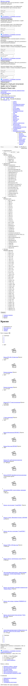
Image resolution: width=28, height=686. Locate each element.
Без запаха (11, 168)
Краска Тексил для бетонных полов (13, 558)
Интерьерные (12, 182)
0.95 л (10, 256)
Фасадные (12, 194)
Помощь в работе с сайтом (10, 666)
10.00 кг (11, 280)
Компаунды (16, 119)
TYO (10, 219)
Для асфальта (12, 174)
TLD (10, 212)
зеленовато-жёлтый (14, 233)
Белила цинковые (8, 372)
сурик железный (13, 246)
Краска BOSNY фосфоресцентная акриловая (15, 475)
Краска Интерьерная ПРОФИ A (12, 432)
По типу (12, 98)
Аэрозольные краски (18, 105)
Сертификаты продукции (10, 682)
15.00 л (11, 287)
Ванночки (21, 135)
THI (10, 209)
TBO (10, 203)
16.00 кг (11, 289)
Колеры (15, 117)
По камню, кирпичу (14, 185)
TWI (10, 218)
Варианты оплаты (8, 670)
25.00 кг (11, 298)
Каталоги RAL (23, 136)
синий (10, 244)
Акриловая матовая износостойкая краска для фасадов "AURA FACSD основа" (15, 630)
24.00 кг (11, 296)
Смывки (15, 129)
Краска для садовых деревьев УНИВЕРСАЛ (15, 601)
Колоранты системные (15, 184)
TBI (10, 201)
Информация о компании (10, 678)
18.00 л (11, 293)
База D (10, 224)
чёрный (11, 247)
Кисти (20, 137)
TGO (10, 207)
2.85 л (10, 265)
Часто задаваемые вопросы (10, 671)
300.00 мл (11, 309)
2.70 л (11, 263)
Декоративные (12, 172)
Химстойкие (12, 196)
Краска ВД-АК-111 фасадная (11, 357)
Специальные (12, 190)
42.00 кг (11, 305)
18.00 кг (11, 292)
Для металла (12, 179)
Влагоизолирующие (14, 169)
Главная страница (8, 315)
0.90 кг (11, 253)
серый (10, 243)
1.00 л (10, 258)
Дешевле (6, 329)
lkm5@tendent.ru (11, 660)
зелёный (11, 231)
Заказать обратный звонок (7, 97)
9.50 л (10, 278)
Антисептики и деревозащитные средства (19, 126)
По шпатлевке (13, 187)
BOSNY (11, 156)
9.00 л (11, 277)
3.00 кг (11, 266)
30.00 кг (11, 302)
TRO (10, 215)
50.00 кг (11, 306)
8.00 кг (11, 275)
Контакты (6, 679)
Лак (14, 113)
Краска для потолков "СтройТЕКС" (13, 505)
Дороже (6, 330)
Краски (15, 103)
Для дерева (12, 176)
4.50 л (11, 269)
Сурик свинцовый (8, 417)
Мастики (15, 120)
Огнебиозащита (17, 128)
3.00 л (10, 268)
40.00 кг (11, 304)
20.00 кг (11, 295)
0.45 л (10, 252)
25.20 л (11, 299)
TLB (10, 210)
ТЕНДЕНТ (12, 162)
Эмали (14, 101)
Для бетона (12, 175)
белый (11, 227)
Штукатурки (16, 124)
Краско (11, 159)
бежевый (11, 225)
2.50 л (11, 262)
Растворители (16, 109)
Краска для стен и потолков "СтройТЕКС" (14, 531)
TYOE (10, 221)
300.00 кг (11, 308)
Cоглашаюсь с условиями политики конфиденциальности (11, 17)
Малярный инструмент (19, 131)
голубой (11, 228)
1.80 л (10, 259)
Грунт (14, 107)
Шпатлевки (16, 116)
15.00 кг (11, 286)
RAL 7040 (11, 200)
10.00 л (11, 281)
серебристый (12, 241)
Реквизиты (6, 680)
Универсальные (13, 193)
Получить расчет (5, 82)
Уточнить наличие (5, 61)
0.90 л (11, 255)
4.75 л (10, 271)
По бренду (18, 98)
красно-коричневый (14, 237)
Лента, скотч (22, 139)
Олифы (15, 115)
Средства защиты (21, 143)
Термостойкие (12, 191)
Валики (21, 133)
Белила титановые (8, 387)
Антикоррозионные (14, 166)
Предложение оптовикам (10, 667)
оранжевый (12, 240)
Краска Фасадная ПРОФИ (10, 446)
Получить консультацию (6, 19)
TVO (10, 216)
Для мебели (12, 178)
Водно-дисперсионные (15, 171)
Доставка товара (8, 669)
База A (11, 222)
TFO (10, 206)
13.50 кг (11, 283)
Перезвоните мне (5, 37)
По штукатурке (13, 188)
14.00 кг (11, 284)
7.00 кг (11, 274)
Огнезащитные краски (19, 104)
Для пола (11, 181)
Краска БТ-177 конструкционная (12, 402)
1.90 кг (11, 260)
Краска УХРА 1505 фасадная (11, 545)
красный (11, 239)
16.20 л (11, 290)
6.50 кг (11, 272)
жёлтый (11, 230)
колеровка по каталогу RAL (16, 234)
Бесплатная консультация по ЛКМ (12, 673)
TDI (10, 204)
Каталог (6, 316)
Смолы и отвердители (18, 123)
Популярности (7, 327)
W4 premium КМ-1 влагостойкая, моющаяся (15, 490)
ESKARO (12, 157)
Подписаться (18, 648)
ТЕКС (11, 160)
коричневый (12, 236)
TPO (10, 213)
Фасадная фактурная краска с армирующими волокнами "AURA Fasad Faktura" (15, 573)
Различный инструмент (22, 141)
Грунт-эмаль (16, 108)
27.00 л (11, 301)
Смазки (15, 121)
